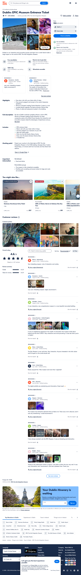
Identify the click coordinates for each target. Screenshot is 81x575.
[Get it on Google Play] (31, 551)
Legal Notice (41, 552)
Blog (59, 555)
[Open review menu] (77, 260)
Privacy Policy (41, 555)
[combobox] (24, 3)
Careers (60, 552)
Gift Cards (60, 560)
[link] (18, 196)
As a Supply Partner (70, 550)
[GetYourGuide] (5, 3)
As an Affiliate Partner (70, 555)
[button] (9, 16)
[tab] (12, 517)
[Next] (78, 196)
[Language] (70, 3)
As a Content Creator (70, 552)
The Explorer (60, 563)
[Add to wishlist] (30, 181)
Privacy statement (25, 510)
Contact (40, 550)
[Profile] (75, 3)
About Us (60, 550)
